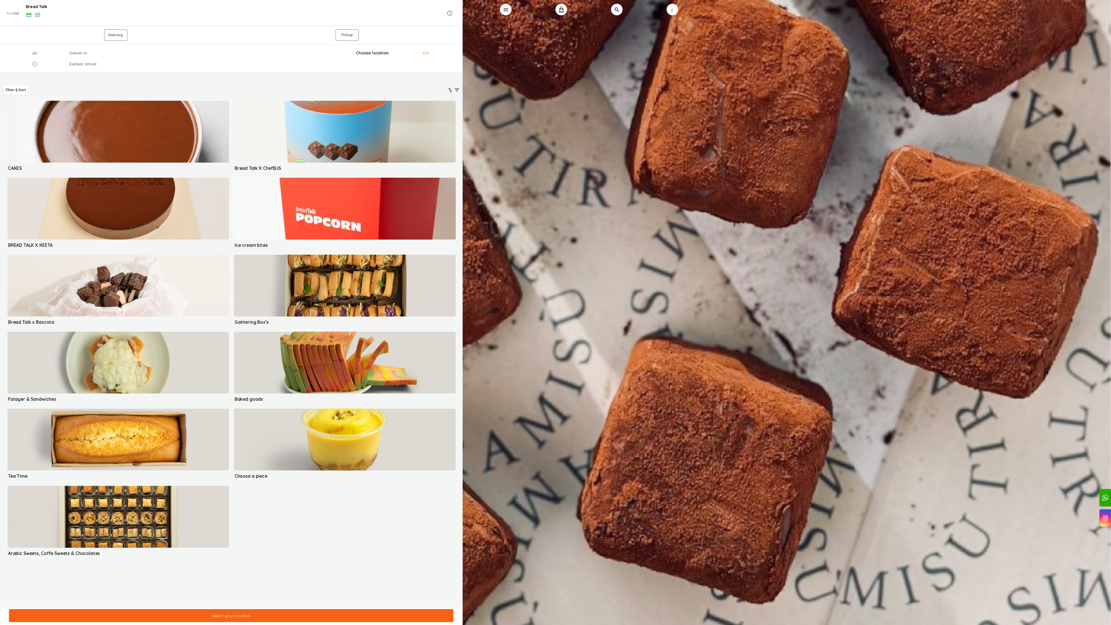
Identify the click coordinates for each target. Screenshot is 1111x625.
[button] (231, 13)
